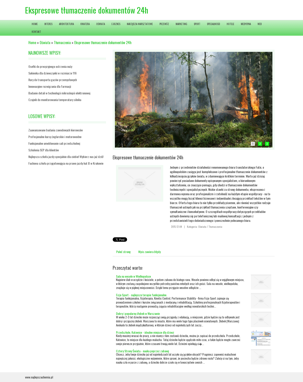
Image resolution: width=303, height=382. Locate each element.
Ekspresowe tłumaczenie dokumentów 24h (103, 42)
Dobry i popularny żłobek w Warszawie (138, 313)
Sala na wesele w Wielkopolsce (133, 276)
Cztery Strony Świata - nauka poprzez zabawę (142, 351)
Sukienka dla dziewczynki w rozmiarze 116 (52, 73)
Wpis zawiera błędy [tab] (149, 251)
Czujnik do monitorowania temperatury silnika (54, 99)
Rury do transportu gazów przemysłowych (52, 79)
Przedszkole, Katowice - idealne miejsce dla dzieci (145, 332)
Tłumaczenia (62, 42)
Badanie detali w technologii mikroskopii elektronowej (59, 93)
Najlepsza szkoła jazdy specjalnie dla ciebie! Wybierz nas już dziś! (65, 156)
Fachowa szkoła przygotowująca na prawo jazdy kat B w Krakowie (65, 163)
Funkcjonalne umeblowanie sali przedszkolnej (54, 143)
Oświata (45, 42)
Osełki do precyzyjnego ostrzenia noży (50, 66)
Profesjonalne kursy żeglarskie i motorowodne (54, 136)
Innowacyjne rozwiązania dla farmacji (49, 86)
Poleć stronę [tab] (123, 251)
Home (32, 42)
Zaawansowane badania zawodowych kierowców (55, 130)
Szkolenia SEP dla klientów (43, 150)
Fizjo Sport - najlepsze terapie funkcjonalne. (141, 294)
